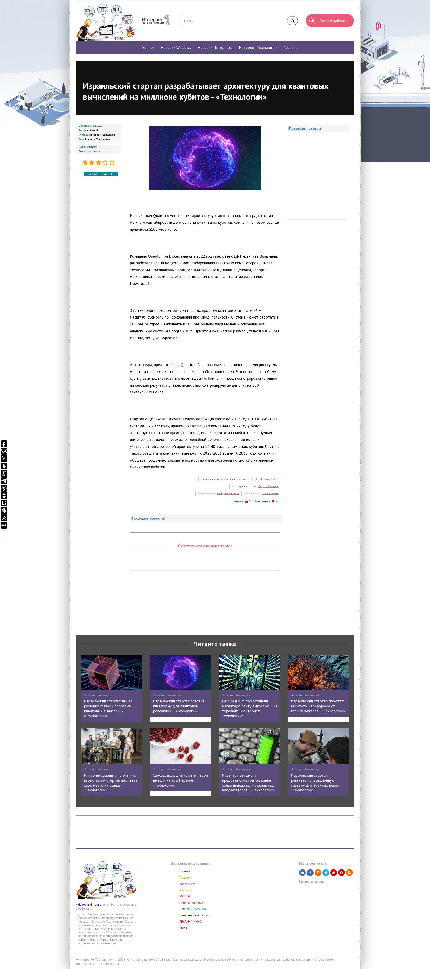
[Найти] (292, 20)
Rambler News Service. (267, 479)
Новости (90, 139)
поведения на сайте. (228, 493)
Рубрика (290, 47)
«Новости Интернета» (91, 904)
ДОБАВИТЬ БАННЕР (100, 174)
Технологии (103, 139)
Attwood (92, 130)
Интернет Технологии (102, 134)
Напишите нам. (270, 493)
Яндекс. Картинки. (268, 486)
